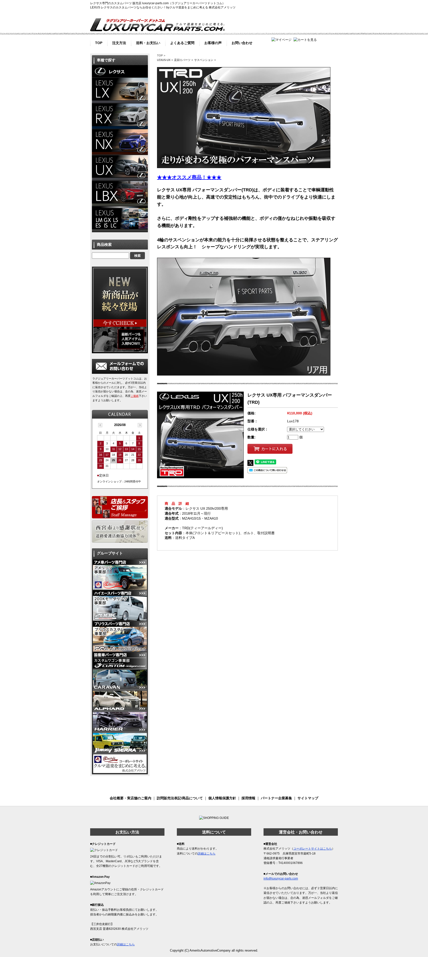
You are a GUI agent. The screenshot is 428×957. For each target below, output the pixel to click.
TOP (98, 42)
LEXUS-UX (163, 59)
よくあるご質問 (182, 42)
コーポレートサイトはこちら (312, 848)
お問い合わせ (242, 42)
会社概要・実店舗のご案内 (130, 798)
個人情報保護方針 (222, 798)
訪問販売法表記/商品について (180, 798)
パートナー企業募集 (276, 798)
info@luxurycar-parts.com (281, 878)
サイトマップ (307, 798)
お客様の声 (213, 42)
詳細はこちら (126, 944)
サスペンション (203, 59)
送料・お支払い (148, 42)
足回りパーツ (182, 59)
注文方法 (119, 42)
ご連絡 (135, 395)
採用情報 (248, 798)
